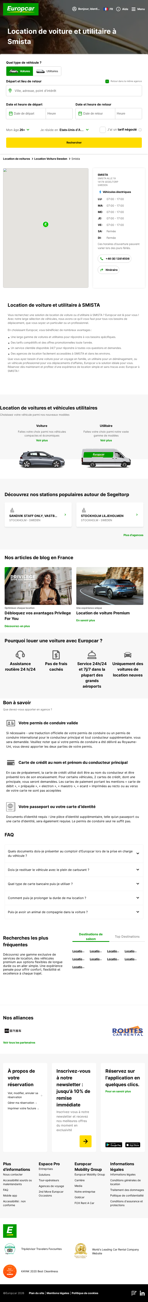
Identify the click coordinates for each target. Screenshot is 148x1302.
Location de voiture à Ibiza (131, 951)
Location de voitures (16, 158)
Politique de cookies (85, 1293)
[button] (45, 225)
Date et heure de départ (24, 104)
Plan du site (36, 1293)
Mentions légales (58, 1293)
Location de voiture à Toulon (79, 966)
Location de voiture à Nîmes (113, 959)
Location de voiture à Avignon (131, 959)
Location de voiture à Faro (96, 959)
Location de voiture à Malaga (113, 951)
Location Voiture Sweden (50, 158)
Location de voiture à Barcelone (79, 951)
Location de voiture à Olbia (79, 959)
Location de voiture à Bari (96, 951)
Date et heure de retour (93, 104)
